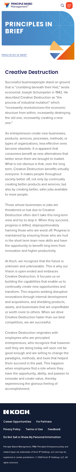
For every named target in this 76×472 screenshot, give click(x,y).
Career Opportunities (17, 422)
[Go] (62, 5)
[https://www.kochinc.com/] (17, 412)
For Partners (44, 422)
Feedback (54, 429)
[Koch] (17, 5)
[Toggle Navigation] (69, 5)
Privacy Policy (11, 429)
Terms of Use (34, 429)
